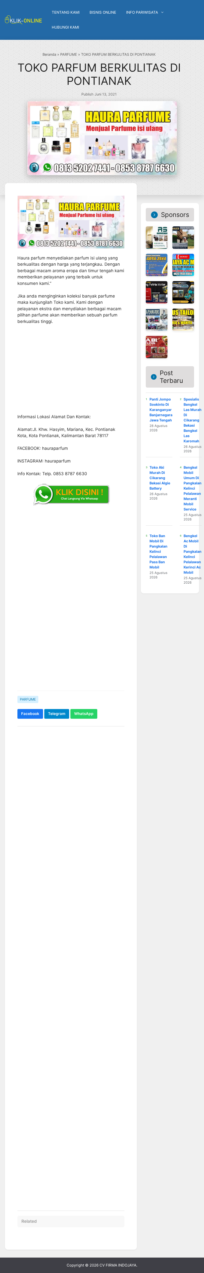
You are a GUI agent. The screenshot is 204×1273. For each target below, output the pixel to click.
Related (29, 1221)
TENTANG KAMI (66, 12)
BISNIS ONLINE (103, 12)
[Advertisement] (70, 648)
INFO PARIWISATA (142, 12)
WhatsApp (84, 713)
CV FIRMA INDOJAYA (118, 1265)
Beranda (49, 54)
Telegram (56, 713)
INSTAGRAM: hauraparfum (44, 460)
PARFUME (68, 54)
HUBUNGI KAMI (65, 27)
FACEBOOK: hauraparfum (42, 448)
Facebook (30, 713)
